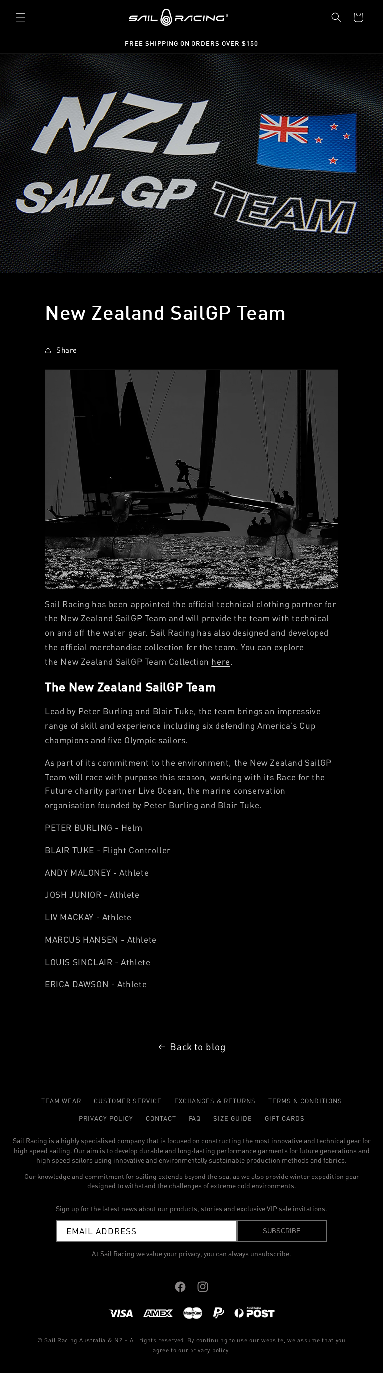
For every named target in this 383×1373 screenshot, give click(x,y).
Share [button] (66, 350)
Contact (161, 1118)
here (220, 661)
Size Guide (232, 1118)
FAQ (195, 1118)
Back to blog (197, 1047)
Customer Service (128, 1101)
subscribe (282, 1231)
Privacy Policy (106, 1118)
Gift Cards (285, 1118)
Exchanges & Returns (215, 1101)
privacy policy (209, 1350)
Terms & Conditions (305, 1101)
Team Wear (61, 1101)
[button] (21, 17)
